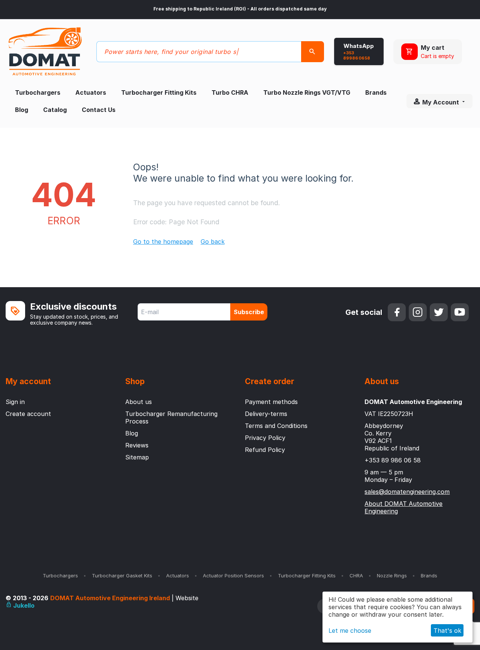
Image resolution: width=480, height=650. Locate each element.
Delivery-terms (266, 413)
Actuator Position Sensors (233, 575)
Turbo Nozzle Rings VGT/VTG (306, 92)
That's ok (447, 630)
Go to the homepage (163, 241)
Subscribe (249, 312)
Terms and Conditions (276, 425)
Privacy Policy (265, 437)
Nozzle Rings (392, 575)
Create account (28, 413)
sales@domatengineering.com (407, 491)
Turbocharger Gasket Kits (122, 575)
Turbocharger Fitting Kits (158, 92)
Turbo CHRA (230, 92)
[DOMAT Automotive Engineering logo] (45, 51)
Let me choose (349, 630)
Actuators (90, 92)
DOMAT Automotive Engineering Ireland (110, 598)
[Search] (312, 51)
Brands (376, 92)
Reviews (136, 445)
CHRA (356, 575)
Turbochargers (37, 92)
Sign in (15, 402)
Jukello (23, 605)
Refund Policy (265, 449)
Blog (21, 109)
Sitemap (137, 457)
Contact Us (99, 109)
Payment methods (271, 402)
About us (138, 402)
